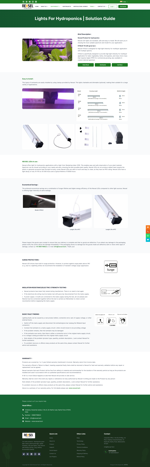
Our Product (55, 6)
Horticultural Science (80, 6)
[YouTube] (29, 2)
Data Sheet (86, 65)
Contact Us (101, 6)
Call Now (119, 65)
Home (36, 6)
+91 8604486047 (114, 452)
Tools (92, 6)
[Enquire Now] (148, 227)
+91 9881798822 (41, 246)
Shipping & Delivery (82, 453)
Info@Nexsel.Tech (109, 447)
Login (112, 6)
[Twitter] (26, 2)
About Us (44, 6)
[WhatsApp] (148, 236)
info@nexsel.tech (60, 246)
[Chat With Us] (148, 240)
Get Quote (123, 6)
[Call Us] (148, 231)
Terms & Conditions (82, 447)
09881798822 (36, 415)
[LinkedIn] (36, 2)
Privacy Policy (81, 444)
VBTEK (126, 464)
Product (51, 444)
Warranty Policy (81, 450)
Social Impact (53, 450)
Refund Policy (81, 456)
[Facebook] (23, 2)
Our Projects (67, 6)
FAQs (78, 438)
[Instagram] (33, 2)
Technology (80, 441)
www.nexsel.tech (74, 388)
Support (51, 447)
